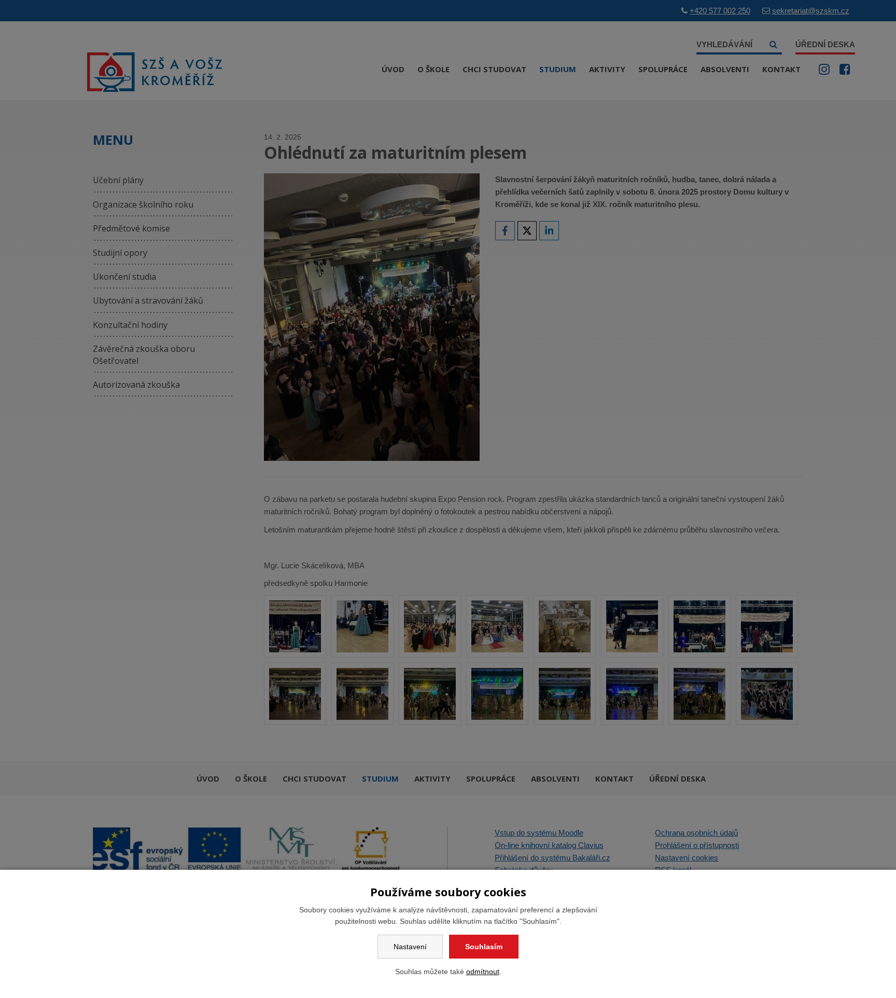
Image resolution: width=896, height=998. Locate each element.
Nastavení (410, 946)
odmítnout (482, 971)
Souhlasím (483, 946)
